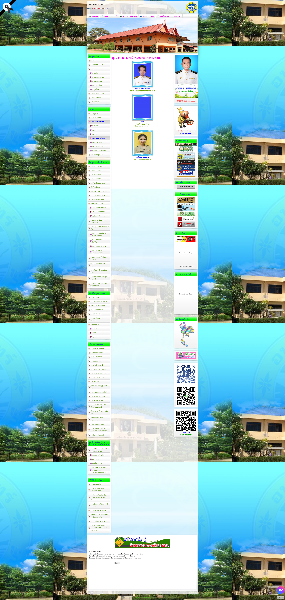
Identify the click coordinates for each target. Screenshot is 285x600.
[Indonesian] (101, 9)
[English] (94, 9)
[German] (99, 9)
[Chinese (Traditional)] (92, 9)
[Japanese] (105, 9)
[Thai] (88, 9)
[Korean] (107, 9)
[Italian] (103, 9)
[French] (97, 9)
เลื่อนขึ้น (281, 598)
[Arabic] (90, 9)
